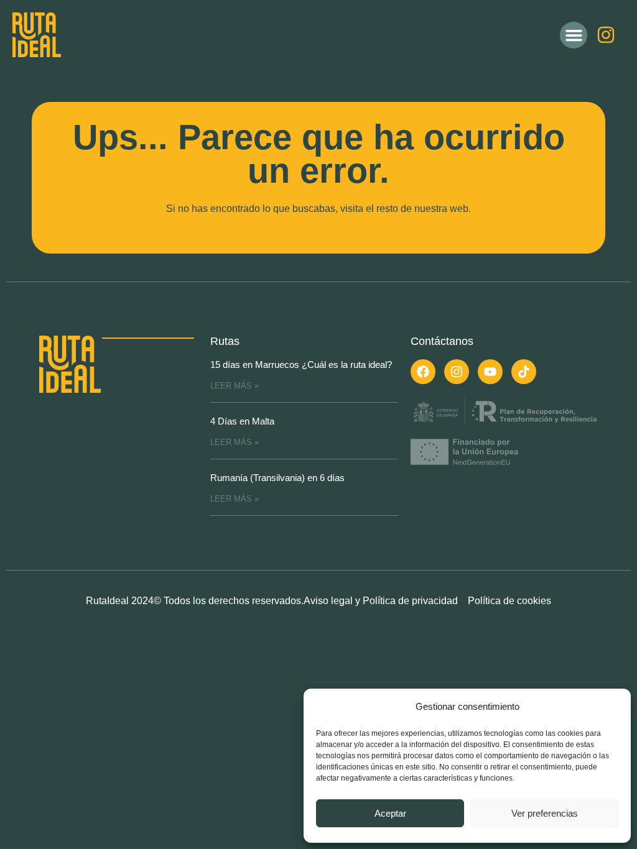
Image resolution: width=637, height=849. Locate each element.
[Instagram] (606, 34)
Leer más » (234, 385)
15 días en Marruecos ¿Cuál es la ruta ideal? (301, 364)
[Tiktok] (523, 371)
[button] (573, 35)
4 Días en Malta (242, 421)
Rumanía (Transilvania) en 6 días (277, 477)
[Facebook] (423, 371)
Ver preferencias (544, 813)
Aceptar (390, 813)
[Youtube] (490, 371)
